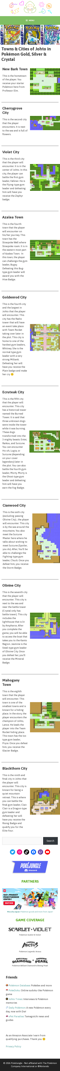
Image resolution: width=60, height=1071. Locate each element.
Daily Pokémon (17, 1007)
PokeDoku (14, 990)
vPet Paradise (16, 1016)
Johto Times (15, 999)
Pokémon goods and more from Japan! (30, 912)
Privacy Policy (13, 1046)
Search (50, 840)
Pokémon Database (19, 985)
